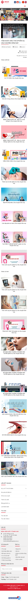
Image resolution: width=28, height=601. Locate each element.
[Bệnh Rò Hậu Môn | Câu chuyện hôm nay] (14, 197)
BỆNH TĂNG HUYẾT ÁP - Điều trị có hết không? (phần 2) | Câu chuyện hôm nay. (14, 141)
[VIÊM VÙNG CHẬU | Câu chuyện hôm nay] (14, 155)
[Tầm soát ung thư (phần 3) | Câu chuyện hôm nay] (14, 283)
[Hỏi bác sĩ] (20, 9)
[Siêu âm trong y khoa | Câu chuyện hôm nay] (14, 93)
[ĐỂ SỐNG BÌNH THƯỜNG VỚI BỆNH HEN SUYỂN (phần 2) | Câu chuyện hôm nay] (14, 366)
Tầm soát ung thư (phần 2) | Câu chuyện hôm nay (14, 311)
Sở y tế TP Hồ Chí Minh (7, 488)
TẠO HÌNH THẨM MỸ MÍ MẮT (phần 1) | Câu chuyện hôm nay (14, 244)
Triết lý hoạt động (6, 560)
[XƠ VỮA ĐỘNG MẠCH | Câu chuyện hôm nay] (14, 430)
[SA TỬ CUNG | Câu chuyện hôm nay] (14, 72)
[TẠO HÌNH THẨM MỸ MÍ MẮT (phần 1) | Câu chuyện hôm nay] (14, 238)
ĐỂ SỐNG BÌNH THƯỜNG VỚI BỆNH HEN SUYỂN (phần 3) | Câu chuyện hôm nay (14, 352)
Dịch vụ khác (19, 559)
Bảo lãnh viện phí (20, 557)
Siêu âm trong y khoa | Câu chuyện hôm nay (14, 99)
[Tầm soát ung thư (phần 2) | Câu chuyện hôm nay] (14, 304)
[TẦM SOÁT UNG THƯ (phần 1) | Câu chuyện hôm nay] (14, 326)
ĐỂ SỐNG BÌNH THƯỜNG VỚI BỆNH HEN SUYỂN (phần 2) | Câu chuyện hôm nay (14, 373)
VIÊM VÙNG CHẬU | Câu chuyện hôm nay (14, 161)
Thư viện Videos (5, 518)
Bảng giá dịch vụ (5, 503)
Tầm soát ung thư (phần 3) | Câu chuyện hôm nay (14, 290)
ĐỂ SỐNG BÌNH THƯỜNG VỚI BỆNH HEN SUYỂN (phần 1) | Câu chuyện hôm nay (14, 394)
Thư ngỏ (3, 549)
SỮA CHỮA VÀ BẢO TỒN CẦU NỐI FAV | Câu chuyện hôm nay (14, 414)
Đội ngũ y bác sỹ (5, 553)
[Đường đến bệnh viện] (11, 9)
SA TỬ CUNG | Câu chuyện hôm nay (14, 78)
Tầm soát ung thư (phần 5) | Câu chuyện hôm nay (14, 265)
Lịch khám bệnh (5, 506)
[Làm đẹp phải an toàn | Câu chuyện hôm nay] (14, 218)
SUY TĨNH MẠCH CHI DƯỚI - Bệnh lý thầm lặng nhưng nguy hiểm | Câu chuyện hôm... (14, 456)
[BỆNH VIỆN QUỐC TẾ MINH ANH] (5, 2)
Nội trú (17, 551)
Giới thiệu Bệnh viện (6, 551)
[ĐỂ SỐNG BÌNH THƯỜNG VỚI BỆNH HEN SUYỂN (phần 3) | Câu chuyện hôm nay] (14, 345)
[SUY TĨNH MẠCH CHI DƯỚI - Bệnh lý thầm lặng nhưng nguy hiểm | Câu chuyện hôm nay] (14, 450)
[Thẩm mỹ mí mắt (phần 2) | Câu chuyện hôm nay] (14, 175)
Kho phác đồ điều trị (6, 492)
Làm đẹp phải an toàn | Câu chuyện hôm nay (14, 223)
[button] (14, 31)
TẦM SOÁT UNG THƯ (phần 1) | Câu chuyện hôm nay (14, 331)
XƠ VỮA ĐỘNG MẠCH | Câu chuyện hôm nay (14, 435)
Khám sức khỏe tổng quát (20, 554)
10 (22, 19)
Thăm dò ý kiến (5, 499)
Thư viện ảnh (4, 515)
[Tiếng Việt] (23, 2)
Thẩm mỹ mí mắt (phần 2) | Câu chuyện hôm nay (14, 182)
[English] (26, 2)
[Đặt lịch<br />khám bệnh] (2, 9)
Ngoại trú (18, 549)
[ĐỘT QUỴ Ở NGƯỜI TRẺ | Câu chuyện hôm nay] (14, 470)
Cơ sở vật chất (5, 555)
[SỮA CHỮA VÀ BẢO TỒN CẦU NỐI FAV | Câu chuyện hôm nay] (14, 409)
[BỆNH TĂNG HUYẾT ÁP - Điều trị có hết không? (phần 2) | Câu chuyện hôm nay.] (14, 135)
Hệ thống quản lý (6, 558)
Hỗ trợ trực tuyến (5, 496)
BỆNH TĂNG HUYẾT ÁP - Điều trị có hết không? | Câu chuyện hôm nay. (14, 120)
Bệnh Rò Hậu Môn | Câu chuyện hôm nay (14, 202)
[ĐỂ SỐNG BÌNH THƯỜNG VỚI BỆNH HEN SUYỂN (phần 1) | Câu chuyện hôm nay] (14, 388)
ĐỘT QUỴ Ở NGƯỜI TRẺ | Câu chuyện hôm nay (14, 476)
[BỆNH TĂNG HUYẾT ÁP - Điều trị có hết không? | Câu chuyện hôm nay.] (14, 114)
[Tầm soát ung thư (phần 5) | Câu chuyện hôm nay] (14, 259)
